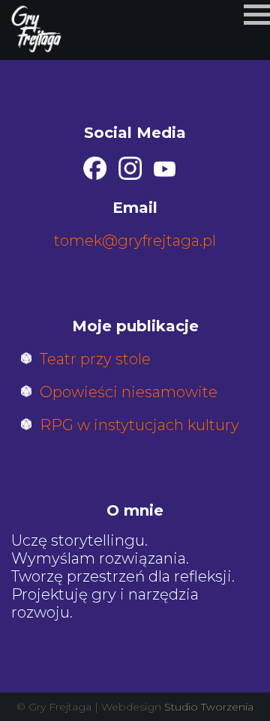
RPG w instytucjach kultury (139, 425)
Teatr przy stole (95, 359)
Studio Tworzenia (209, 707)
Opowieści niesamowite (129, 392)
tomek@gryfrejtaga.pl (135, 241)
